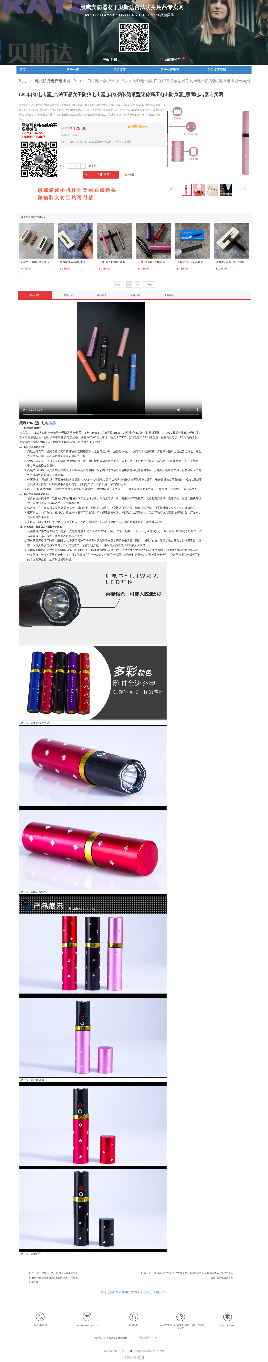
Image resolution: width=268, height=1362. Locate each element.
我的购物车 (173, 59)
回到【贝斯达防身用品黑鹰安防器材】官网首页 (133, 1292)
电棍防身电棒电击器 (52, 81)
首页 (22, 81)
